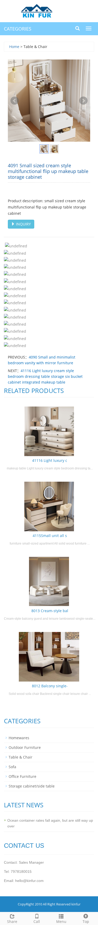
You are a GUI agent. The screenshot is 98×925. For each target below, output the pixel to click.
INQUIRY (23, 224)
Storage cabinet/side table (32, 786)
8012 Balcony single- (50, 685)
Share (12, 921)
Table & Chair (20, 757)
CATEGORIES (17, 29)
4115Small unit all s (50, 535)
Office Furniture (22, 776)
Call (36, 921)
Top (86, 921)
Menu (61, 921)
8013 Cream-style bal (49, 610)
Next (83, 101)
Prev (14, 101)
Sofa (12, 766)
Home (14, 46)
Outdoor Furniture (25, 747)
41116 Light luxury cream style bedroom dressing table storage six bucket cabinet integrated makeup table (45, 376)
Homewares (19, 737)
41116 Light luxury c (49, 460)
